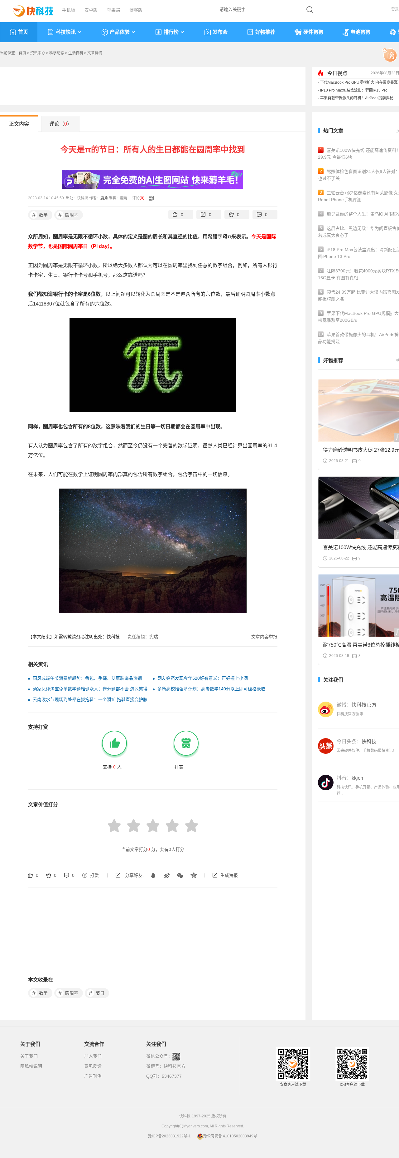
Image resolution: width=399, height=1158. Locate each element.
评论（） (60, 124)
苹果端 (113, 9)
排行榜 (171, 32)
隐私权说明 (31, 1066)
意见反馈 (93, 1066)
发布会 (220, 32)
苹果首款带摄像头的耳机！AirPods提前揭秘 (356, 98)
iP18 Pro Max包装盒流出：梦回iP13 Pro (353, 90)
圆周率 (68, 214)
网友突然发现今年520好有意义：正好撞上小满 (202, 678)
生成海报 (229, 875)
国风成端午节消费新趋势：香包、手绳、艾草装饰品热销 (87, 678)
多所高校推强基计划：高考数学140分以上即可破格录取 (211, 688)
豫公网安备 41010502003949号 (230, 1136)
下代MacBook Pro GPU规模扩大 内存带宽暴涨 (359, 82)
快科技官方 (174, 1066)
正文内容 (19, 124)
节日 (97, 993)
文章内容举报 (264, 636)
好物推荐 (265, 32)
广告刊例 (93, 1076)
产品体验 (120, 32)
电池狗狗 (360, 32)
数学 (40, 214)
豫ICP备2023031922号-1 (169, 1136)
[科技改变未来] (28, 9)
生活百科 (75, 53)
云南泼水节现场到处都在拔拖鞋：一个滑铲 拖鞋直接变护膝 (90, 699)
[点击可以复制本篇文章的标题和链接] (149, 198)
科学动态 (56, 53)
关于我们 (29, 1056)
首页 (23, 32)
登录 (395, 9)
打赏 (94, 875)
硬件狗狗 (313, 32)
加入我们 (93, 1056)
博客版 (135, 9)
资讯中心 (37, 53)
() (142, 198)
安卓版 (91, 9)
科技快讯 (66, 32)
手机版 (68, 9)
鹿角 (104, 198)
